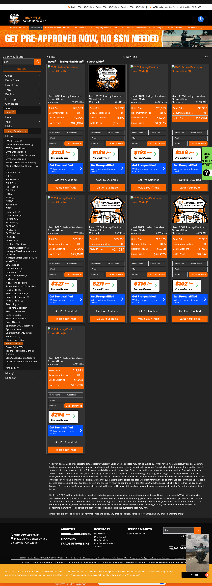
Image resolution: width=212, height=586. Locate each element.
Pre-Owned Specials (104, 543)
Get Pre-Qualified (66, 179)
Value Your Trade (65, 187)
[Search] (37, 62)
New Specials (101, 540)
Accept (194, 575)
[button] (200, 19)
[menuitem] (22, 108)
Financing (68, 538)
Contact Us (29, 562)
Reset (20, 68)
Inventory (102, 529)
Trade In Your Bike (75, 543)
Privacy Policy (68, 562)
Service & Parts (139, 529)
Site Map (85, 562)
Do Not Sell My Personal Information (117, 562)
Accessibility (47, 562)
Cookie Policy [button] (64, 575)
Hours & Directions (76, 533)
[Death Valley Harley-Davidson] (28, 19)
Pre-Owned (100, 537)
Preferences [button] (133, 575)
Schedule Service (136, 533)
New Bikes (99, 533)
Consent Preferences (158, 562)
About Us (68, 529)
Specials (98, 546)
